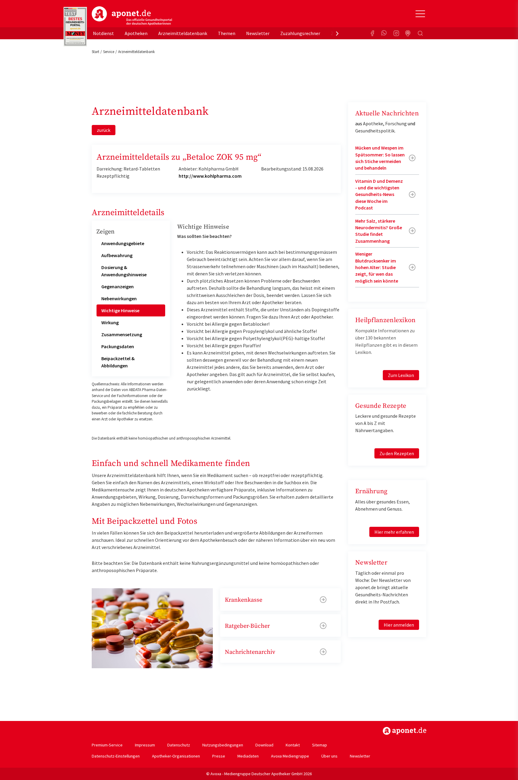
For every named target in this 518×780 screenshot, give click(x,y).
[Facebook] (372, 33)
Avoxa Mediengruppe (290, 756)
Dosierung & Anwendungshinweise (124, 270)
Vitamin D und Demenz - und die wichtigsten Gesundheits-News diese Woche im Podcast (379, 194)
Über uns (329, 756)
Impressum (145, 745)
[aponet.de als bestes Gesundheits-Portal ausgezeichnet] (75, 26)
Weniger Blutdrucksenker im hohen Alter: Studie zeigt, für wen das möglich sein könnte (376, 267)
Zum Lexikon (401, 375)
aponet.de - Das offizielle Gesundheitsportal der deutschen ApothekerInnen (132, 15)
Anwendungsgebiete (122, 243)
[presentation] (337, 33)
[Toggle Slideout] (420, 14)
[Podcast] (408, 33)
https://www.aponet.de (404, 731)
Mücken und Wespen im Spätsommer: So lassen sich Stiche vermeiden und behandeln (380, 158)
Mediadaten (248, 756)
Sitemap (319, 745)
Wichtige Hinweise (120, 310)
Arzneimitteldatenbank (182, 33)
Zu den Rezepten (397, 453)
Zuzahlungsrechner (300, 33)
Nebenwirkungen (119, 298)
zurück (103, 130)
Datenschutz (178, 745)
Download (264, 745)
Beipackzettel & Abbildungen (118, 362)
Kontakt (293, 745)
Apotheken (136, 33)
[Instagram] (396, 33)
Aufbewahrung (116, 255)
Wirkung (110, 322)
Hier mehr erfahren (394, 532)
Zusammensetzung (121, 334)
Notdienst (103, 33)
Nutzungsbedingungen (222, 745)
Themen (226, 33)
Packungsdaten (117, 346)
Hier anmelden (399, 625)
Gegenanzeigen (117, 286)
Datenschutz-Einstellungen (116, 756)
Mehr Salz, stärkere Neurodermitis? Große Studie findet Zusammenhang (378, 231)
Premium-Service (107, 745)
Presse (218, 756)
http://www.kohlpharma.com (210, 176)
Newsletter (257, 33)
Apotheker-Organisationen (176, 756)
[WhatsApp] (384, 33)
